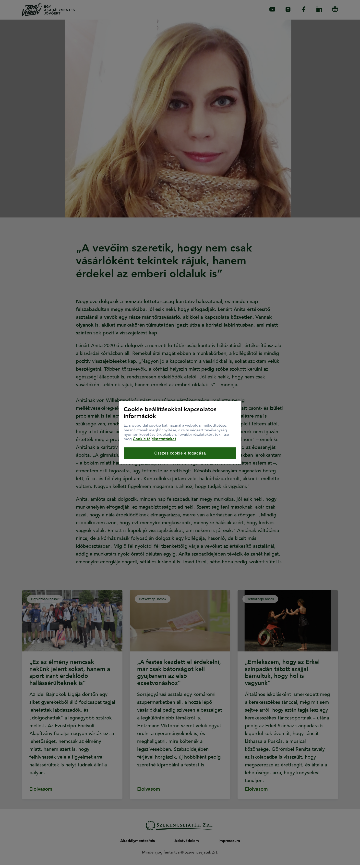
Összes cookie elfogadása (180, 453)
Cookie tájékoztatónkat (154, 439)
